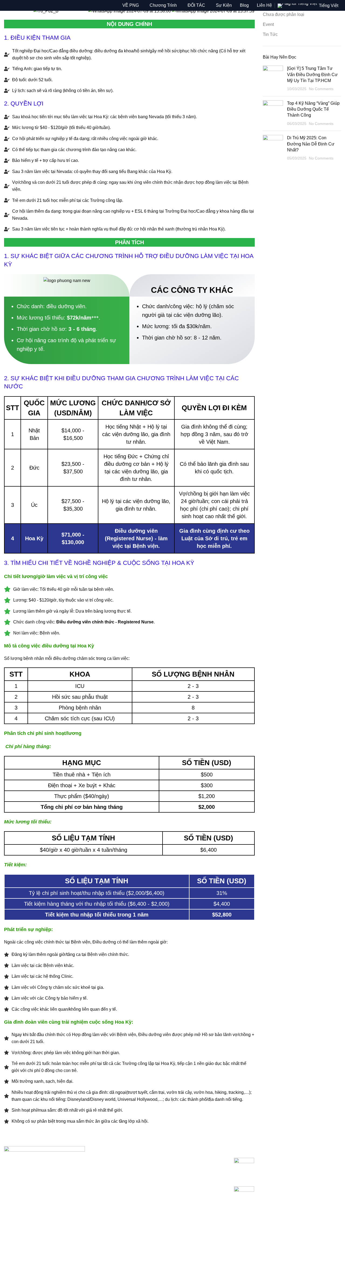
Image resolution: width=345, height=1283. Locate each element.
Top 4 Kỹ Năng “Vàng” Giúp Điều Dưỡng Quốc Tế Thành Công (313, 109)
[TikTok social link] (51, 1266)
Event (268, 24)
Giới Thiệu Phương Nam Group (149, 1170)
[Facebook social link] (9, 1266)
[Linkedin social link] (41, 1266)
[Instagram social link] (20, 1266)
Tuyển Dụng (131, 1191)
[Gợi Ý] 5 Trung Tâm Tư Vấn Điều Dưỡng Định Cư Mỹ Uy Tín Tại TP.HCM (312, 74)
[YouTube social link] (30, 1266)
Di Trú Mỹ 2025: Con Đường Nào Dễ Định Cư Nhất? (310, 143)
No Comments (321, 89)
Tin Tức (270, 34)
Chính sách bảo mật (138, 1160)
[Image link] (44, 1167)
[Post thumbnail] (273, 79)
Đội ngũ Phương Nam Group (147, 1181)
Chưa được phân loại (283, 14)
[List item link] (57, 1239)
